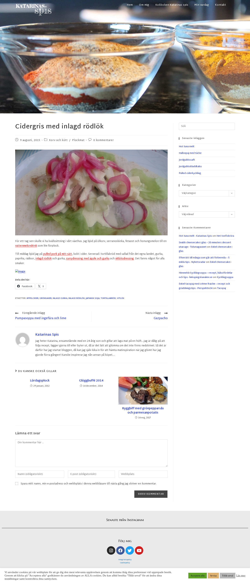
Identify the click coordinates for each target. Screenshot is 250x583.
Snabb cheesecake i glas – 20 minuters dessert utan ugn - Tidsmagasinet (205, 244)
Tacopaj (221, 288)
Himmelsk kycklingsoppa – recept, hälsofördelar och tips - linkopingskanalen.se (205, 275)
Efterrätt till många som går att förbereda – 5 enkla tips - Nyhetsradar (204, 260)
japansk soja (93, 298)
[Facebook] (120, 550)
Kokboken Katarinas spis (171, 5)
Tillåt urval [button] (227, 575)
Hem (130, 5)
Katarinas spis (47, 335)
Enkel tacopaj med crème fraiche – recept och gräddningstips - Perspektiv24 (204, 286)
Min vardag (201, 5)
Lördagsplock (40, 381)
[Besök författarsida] (22, 340)
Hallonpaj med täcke (190, 153)
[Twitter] (130, 550)
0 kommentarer (103, 140)
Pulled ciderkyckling (190, 173)
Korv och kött (58, 140)
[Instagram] (111, 550)
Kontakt (220, 5)
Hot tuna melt (186, 146)
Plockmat (78, 140)
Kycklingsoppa (225, 277)
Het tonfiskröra (225, 236)
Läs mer (240, 575)
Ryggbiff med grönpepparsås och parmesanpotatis (143, 411)
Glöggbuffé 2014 (91, 381)
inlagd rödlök (44, 258)
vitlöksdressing (124, 258)
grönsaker (46, 298)
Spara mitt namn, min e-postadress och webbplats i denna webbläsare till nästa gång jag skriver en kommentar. (88, 484)
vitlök (120, 298)
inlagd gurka (60, 298)
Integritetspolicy (125, 559)
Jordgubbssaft (187, 160)
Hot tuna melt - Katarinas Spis (195, 236)
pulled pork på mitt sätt (57, 254)
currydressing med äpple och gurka (87, 258)
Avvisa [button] (213, 575)
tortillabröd (108, 298)
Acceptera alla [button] (198, 575)
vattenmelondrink (26, 246)
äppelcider (32, 298)
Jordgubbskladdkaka (190, 166)
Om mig (144, 5)
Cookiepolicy (125, 562)
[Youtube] (139, 550)
